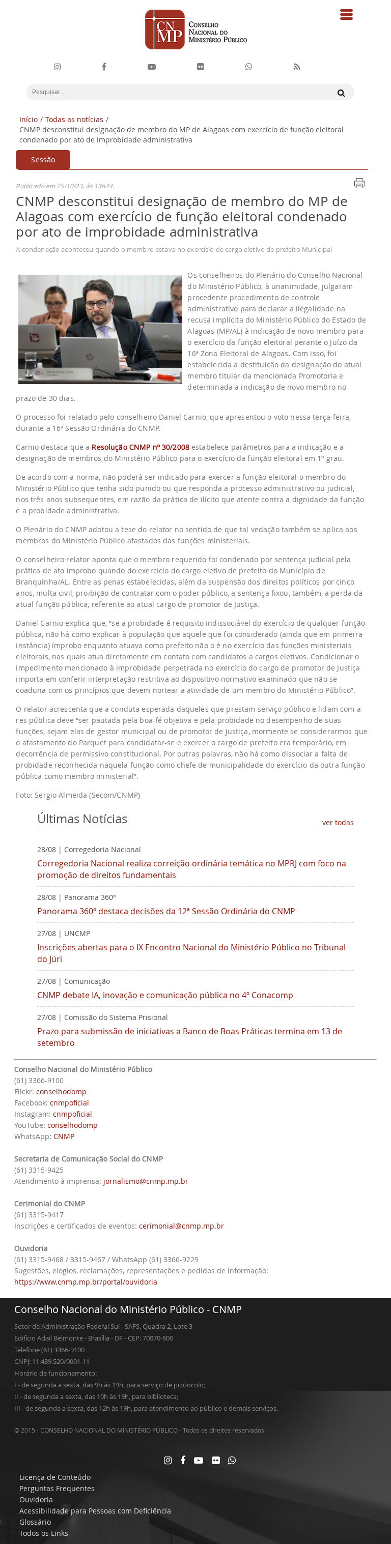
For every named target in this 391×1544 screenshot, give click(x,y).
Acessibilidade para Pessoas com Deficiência (95, 1511)
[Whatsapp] (232, 1460)
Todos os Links (43, 1533)
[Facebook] (104, 67)
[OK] (338, 92)
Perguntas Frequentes (57, 1488)
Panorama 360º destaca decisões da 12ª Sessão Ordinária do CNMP (166, 911)
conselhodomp (61, 1091)
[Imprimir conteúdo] (359, 186)
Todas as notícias (74, 119)
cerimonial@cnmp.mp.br (181, 1226)
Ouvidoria (36, 1499)
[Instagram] (57, 67)
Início (28, 119)
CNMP (63, 1136)
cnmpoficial (69, 1103)
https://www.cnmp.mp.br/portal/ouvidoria (85, 1282)
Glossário (35, 1522)
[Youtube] (152, 67)
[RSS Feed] (297, 67)
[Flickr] (200, 67)
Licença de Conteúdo (55, 1477)
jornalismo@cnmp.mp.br (145, 1181)
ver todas (338, 822)
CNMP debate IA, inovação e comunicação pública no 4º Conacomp (165, 995)
